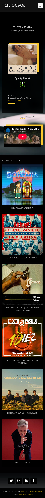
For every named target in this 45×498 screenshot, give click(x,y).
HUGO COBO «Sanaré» (22, 463)
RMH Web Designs (26, 494)
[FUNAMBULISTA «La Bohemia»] (22, 184)
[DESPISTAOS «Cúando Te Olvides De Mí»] (22, 389)
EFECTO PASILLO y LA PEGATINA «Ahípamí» (22, 258)
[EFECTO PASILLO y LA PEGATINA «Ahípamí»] (22, 234)
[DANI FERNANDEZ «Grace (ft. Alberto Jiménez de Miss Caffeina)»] (22, 284)
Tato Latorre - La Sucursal (31, 491)
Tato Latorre (13, 6)
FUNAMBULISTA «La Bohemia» (22, 208)
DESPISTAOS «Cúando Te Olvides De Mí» (22, 413)
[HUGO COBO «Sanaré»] (22, 439)
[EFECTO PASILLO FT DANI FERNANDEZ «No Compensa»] (22, 337)
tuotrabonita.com (15, 101)
